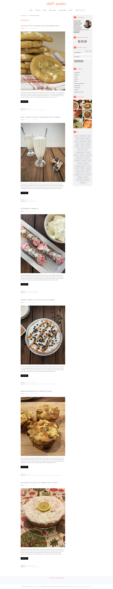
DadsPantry (56, 6)
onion (89, 160)
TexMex (76, 89)
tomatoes (87, 179)
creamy (32, 292)
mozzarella (77, 160)
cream (82, 146)
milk (33, 201)
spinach (86, 177)
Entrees (76, 79)
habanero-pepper (80, 152)
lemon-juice (30, 566)
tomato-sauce (80, 179)
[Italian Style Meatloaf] (78, 111)
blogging (87, 138)
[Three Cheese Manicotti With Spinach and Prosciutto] (87, 121)
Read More (24, 101)
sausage (77, 174)
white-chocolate (41, 109)
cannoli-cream (28, 292)
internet (76, 155)
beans (77, 138)
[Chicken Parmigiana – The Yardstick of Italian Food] (87, 102)
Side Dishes (77, 87)
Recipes (30, 108)
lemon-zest (34, 566)
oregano (80, 163)
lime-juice (89, 155)
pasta (77, 168)
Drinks (30, 199)
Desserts (26, 108)
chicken (88, 144)
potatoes (88, 168)
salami (87, 171)
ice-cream (30, 201)
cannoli (27, 201)
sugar (36, 201)
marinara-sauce (79, 157)
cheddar (82, 144)
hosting (87, 152)
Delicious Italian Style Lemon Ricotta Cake (39, 482)
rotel (83, 171)
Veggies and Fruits (78, 92)
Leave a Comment (34, 28)
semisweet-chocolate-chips (43, 475)
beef (82, 138)
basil (89, 135)
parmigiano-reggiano (80, 166)
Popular (33, 291)
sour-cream (88, 174)
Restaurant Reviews (79, 83)
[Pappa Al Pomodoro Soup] (87, 111)
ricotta (38, 566)
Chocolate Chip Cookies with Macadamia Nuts (40, 26)
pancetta (86, 163)
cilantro (77, 146)
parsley (88, 166)
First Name (77, 56)
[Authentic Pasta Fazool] (78, 102)
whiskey (52, 475)
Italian (30, 291)
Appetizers (77, 72)
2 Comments (33, 302)
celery (77, 144)
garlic (86, 149)
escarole (88, 146)
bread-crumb (83, 141)
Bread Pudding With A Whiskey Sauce (36, 391)
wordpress (83, 182)
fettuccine (80, 149)
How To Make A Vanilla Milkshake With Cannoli (41, 117)
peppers (82, 168)
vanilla (49, 475)
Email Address (77, 52)
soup (82, 174)
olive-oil (84, 160)
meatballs (87, 157)
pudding (36, 475)
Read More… (77, 32)
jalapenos (82, 155)
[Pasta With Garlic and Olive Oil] (78, 121)
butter (89, 141)
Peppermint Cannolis (30, 208)
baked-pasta (83, 135)
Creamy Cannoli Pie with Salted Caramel (38, 300)
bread (27, 475)
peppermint (36, 292)
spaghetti (80, 177)
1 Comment (33, 211)
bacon (77, 135)
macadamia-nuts (35, 109)
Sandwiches (77, 85)
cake (26, 566)
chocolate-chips (28, 109)
